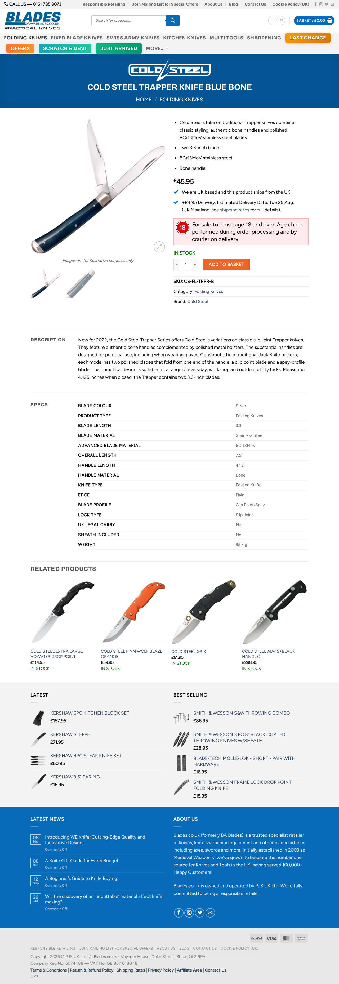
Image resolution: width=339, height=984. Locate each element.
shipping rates (234, 209)
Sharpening (264, 38)
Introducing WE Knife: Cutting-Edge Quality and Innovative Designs (95, 839)
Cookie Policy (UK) (291, 4)
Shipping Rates (131, 970)
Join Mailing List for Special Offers (165, 4)
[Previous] (39, 186)
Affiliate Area (189, 970)
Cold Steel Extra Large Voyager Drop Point (56, 654)
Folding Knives (25, 38)
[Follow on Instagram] (321, 4)
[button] (276, 20)
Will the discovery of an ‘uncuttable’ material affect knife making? (103, 899)
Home (144, 99)
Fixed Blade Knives (77, 38)
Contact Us (255, 4)
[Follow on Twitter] (326, 4)
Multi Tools (226, 38)
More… (155, 48)
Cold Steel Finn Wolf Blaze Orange (131, 654)
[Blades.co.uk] (43, 21)
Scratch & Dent (65, 48)
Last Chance (308, 38)
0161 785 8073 (47, 4)
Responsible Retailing (104, 4)
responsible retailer (239, 893)
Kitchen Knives (184, 38)
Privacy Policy (161, 970)
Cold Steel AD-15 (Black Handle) (268, 654)
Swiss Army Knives (132, 38)
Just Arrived (118, 48)
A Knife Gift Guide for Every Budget (82, 860)
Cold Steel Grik (188, 651)
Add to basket (226, 264)
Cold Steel (197, 301)
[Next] (156, 186)
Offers (20, 48)
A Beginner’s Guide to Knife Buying (81, 878)
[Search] (173, 20)
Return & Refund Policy (91, 970)
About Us (213, 4)
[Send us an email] (332, 4)
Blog (233, 4)
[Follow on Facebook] (315, 4)
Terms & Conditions (48, 970)
